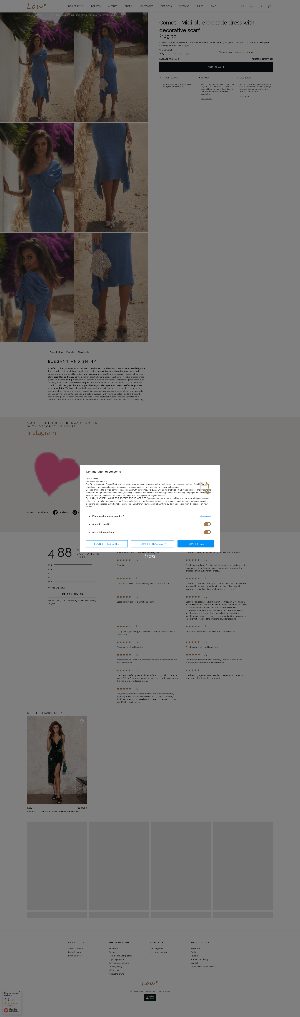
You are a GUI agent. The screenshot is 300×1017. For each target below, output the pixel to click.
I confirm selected (106, 544)
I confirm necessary (152, 544)
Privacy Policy (147, 490)
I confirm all (196, 544)
